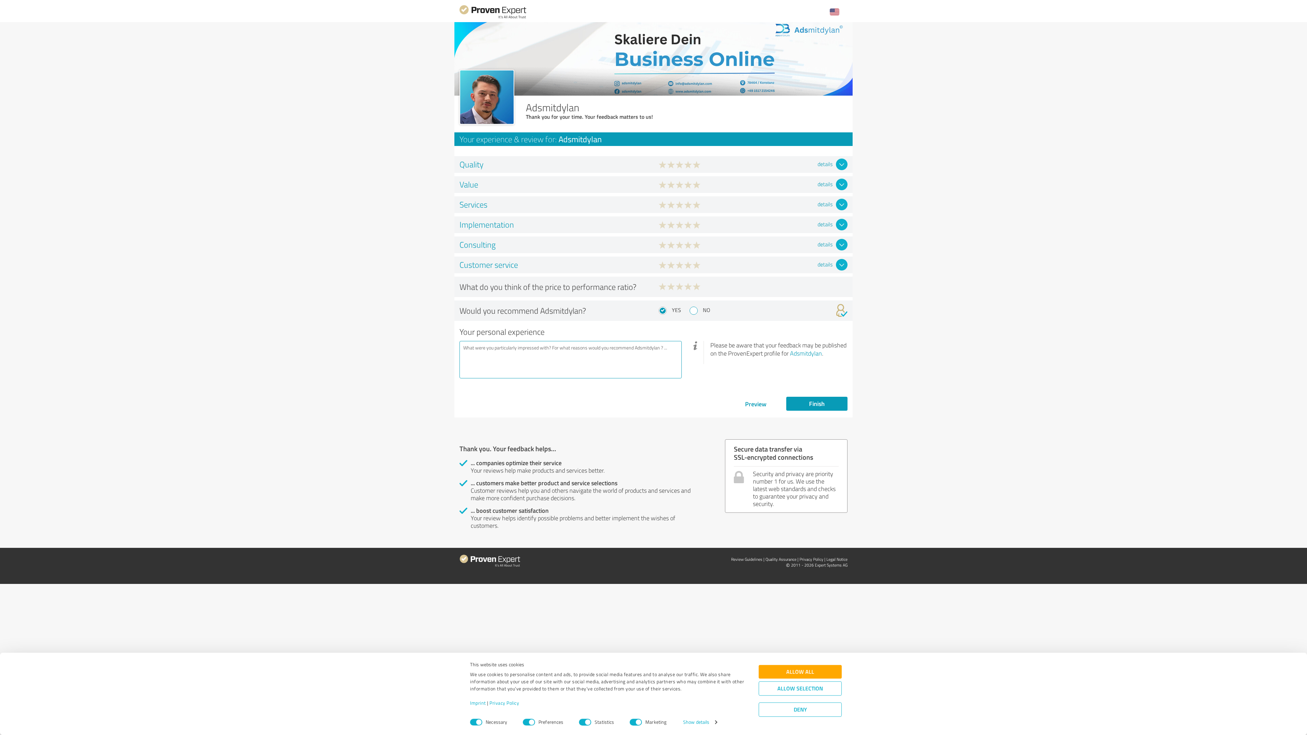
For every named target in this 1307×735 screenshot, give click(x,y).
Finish (817, 403)
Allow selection (800, 688)
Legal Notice (837, 559)
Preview (756, 404)
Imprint (478, 703)
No (706, 310)
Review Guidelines (746, 559)
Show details (696, 722)
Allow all (800, 672)
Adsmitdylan (806, 353)
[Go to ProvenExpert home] (492, 17)
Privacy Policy (504, 703)
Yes (676, 310)
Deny (800, 710)
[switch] (529, 722)
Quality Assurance (780, 559)
